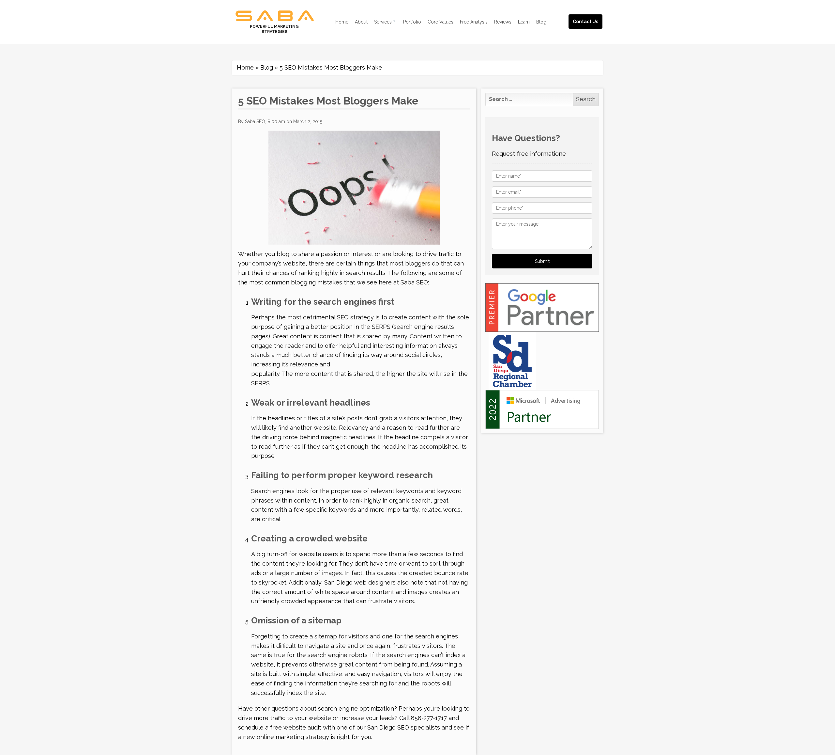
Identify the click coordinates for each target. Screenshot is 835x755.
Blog (266, 67)
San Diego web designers (360, 582)
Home (245, 67)
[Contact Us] (592, 13)
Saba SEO (414, 282)
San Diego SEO (388, 727)
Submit (542, 261)
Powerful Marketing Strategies (274, 29)
